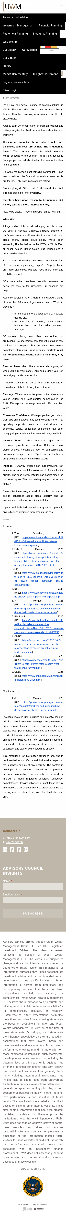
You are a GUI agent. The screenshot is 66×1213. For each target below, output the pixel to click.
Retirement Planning (15, 33)
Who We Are (10, 41)
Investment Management (18, 25)
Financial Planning (50, 25)
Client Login (10, 90)
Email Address (24, 894)
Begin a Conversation (16, 82)
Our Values (9, 57)
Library (7, 66)
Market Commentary (15, 74)
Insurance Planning (45, 33)
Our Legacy (10, 49)
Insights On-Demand (45, 74)
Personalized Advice (15, 17)
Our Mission (29, 49)
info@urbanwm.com (18, 838)
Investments (12, 98)
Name (19, 881)
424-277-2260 (14, 842)
